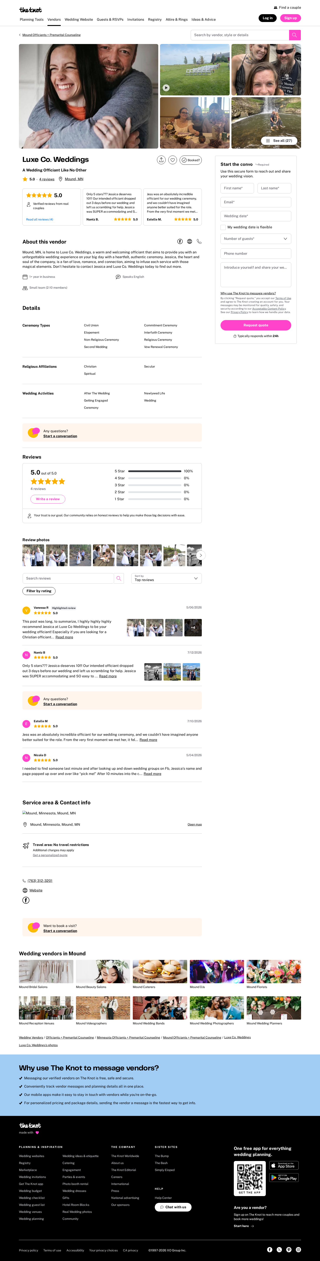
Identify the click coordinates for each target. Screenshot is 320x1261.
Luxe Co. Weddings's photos (38, 1045)
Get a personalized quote (50, 855)
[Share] (161, 160)
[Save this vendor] (172, 160)
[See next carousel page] (201, 555)
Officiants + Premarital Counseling (70, 1037)
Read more (64, 637)
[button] (195, 69)
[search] (119, 578)
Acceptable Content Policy (269, 308)
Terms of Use (283, 298)
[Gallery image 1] (88, 96)
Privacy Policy (239, 312)
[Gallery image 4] (266, 69)
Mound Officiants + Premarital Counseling (51, 35)
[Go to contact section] (199, 243)
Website (35, 890)
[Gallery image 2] (195, 69)
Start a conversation (60, 436)
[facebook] (180, 241)
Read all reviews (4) (39, 219)
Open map (195, 824)
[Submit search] (295, 35)
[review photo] (33, 555)
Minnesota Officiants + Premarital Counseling (128, 1037)
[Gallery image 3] (195, 123)
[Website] (190, 241)
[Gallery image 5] (266, 123)
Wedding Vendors (31, 1037)
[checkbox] (223, 227)
